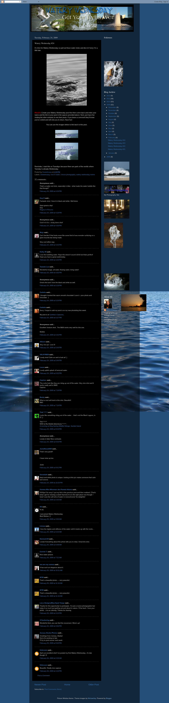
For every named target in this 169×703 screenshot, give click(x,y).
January (111, 153)
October (111, 113)
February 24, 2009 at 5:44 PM (51, 347)
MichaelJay (92, 698)
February (112, 137)
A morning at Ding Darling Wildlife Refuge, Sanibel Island (60, 426)
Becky (42, 397)
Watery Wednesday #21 (116, 149)
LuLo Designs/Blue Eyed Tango (52, 603)
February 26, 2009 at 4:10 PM (51, 671)
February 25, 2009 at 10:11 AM (51, 570)
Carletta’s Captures (56, 315)
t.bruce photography (68, 174)
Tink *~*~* (43, 412)
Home (67, 684)
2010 (109, 101)
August (111, 119)
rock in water (55, 174)
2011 (108, 99)
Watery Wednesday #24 (116, 140)
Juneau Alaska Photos (48, 633)
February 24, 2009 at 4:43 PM (51, 245)
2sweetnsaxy (45, 174)
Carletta (43, 292)
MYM (42, 577)
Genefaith (43, 475)
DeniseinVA (44, 539)
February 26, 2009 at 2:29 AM (51, 658)
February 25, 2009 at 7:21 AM (51, 557)
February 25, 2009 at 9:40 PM (51, 643)
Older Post (93, 684)
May (110, 128)
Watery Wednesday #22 (116, 146)
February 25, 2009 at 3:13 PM (51, 613)
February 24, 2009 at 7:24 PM (51, 405)
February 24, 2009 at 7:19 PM (51, 390)
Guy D (42, 198)
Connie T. (43, 552)
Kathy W (43, 252)
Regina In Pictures (46, 210)
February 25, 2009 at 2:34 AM (51, 500)
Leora (42, 367)
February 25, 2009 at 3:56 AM (51, 519)
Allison (42, 342)
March (110, 134)
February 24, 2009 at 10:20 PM (51, 483)
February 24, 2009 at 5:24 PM (51, 300)
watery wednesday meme (85, 174)
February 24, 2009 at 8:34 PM (51, 442)
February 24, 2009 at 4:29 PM (51, 213)
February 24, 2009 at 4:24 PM (51, 191)
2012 (109, 96)
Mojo (42, 232)
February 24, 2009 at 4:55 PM (51, 273)
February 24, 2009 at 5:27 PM (51, 318)
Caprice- (43, 380)
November (112, 110)
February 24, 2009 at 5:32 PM (51, 335)
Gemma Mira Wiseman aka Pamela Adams (56, 489)
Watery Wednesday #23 (116, 143)
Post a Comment (43, 675)
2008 (109, 157)
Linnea (42, 526)
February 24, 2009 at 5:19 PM (51, 285)
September (112, 116)
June (110, 125)
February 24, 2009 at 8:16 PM (51, 429)
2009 (109, 105)
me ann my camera (47, 564)
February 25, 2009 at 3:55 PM (51, 626)
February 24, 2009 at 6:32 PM (51, 373)
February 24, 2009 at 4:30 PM (51, 225)
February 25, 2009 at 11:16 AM (51, 583)
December (112, 107)
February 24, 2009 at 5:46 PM (51, 360)
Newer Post (40, 684)
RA (41, 507)
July (110, 122)
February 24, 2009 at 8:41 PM (51, 468)
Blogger (109, 698)
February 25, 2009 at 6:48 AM (51, 545)
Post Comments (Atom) (53, 689)
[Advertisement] (114, 260)
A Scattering (44, 620)
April (110, 131)
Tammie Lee (44, 267)
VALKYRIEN (44, 354)
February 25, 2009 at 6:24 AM (51, 532)
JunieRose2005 (46, 449)
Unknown (43, 650)
